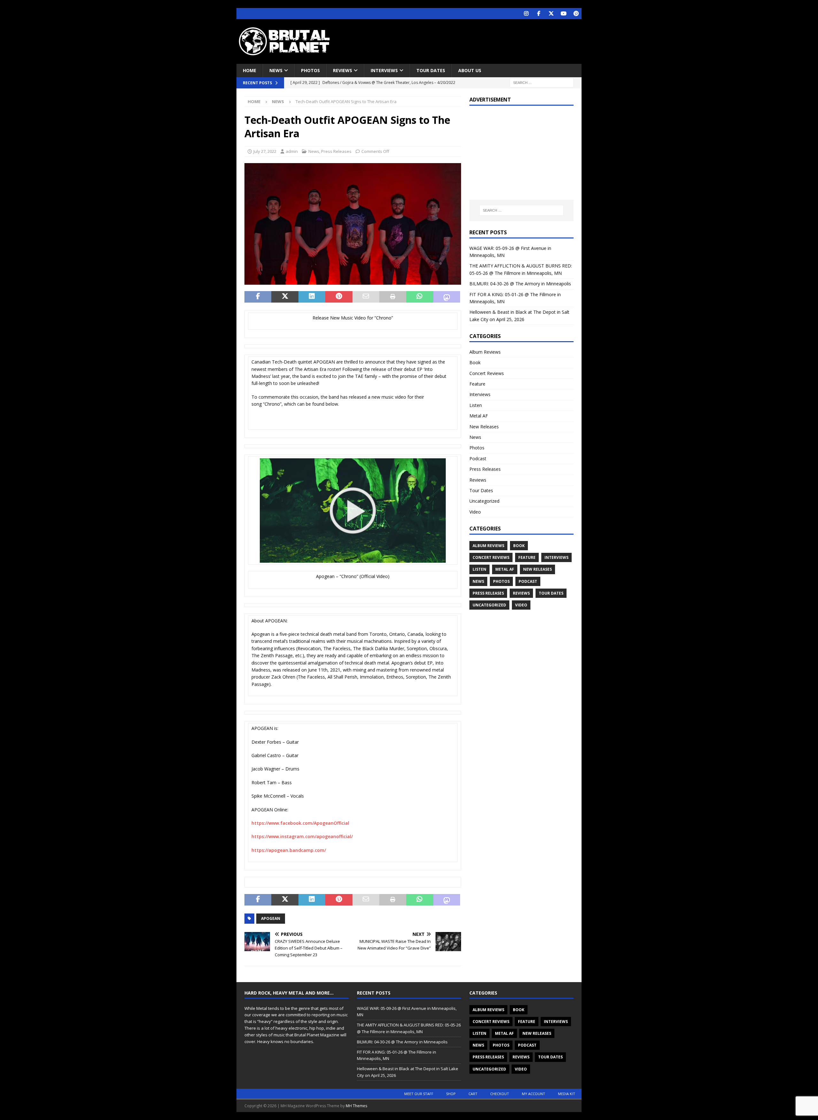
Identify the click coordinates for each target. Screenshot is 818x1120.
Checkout (499, 1093)
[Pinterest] (576, 13)
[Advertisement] (470, 40)
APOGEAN (270, 918)
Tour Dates (430, 70)
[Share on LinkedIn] (311, 297)
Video (475, 512)
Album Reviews (485, 352)
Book (475, 362)
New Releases (484, 427)
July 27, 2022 (264, 151)
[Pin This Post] (338, 297)
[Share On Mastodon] (446, 297)
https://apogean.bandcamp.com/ (288, 850)
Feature (477, 384)
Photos (310, 70)
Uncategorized (484, 501)
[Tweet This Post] (284, 297)
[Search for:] (542, 82)
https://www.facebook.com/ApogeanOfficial (300, 823)
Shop (451, 1093)
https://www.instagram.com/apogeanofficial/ (302, 836)
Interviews (384, 70)
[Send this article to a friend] (365, 297)
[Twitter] (551, 13)
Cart (472, 1093)
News (275, 70)
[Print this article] (392, 297)
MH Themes (356, 1106)
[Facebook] (538, 13)
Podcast (477, 458)
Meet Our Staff (418, 1093)
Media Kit (566, 1093)
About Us (469, 70)
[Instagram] (526, 13)
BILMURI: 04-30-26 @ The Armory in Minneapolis (520, 284)
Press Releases (336, 151)
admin (292, 151)
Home (249, 70)
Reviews (342, 70)
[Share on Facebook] (257, 297)
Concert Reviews (486, 373)
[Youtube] (563, 13)
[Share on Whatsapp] (419, 297)
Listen (475, 405)
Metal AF (478, 416)
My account (533, 1093)
